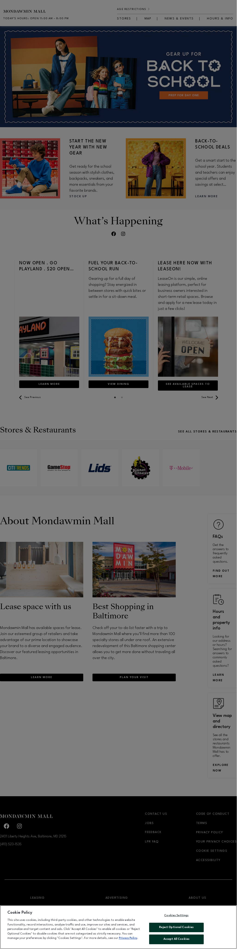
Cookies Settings (176, 915)
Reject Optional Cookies (176, 927)
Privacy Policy (128, 938)
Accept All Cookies (176, 939)
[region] (118, 927)
